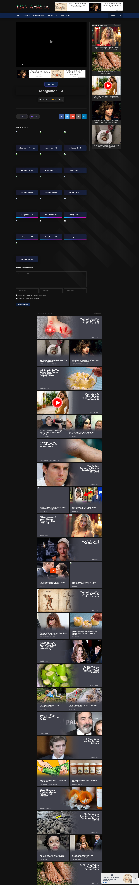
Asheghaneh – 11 (75, 170)
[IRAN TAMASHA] (32, 7)
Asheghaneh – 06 (51, 215)
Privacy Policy (38, 16)
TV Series (26, 16)
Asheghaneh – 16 (51, 148)
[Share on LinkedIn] (84, 116)
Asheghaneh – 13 (27, 170)
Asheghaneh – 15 (75, 148)
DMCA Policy (52, 16)
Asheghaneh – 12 (51, 170)
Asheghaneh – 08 (75, 192)
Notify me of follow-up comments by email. (31, 295)
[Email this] (78, 116)
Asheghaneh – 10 (27, 192)
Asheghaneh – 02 (75, 237)
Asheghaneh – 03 (51, 237)
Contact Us (65, 16)
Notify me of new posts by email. (28, 298)
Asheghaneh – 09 (51, 192)
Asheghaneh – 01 (27, 259)
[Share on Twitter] (67, 116)
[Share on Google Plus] (72, 116)
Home (17, 16)
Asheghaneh (51, 84)
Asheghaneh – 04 (27, 237)
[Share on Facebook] (61, 116)
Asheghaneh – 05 (75, 215)
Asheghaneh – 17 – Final (27, 148)
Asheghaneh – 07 (27, 215)
